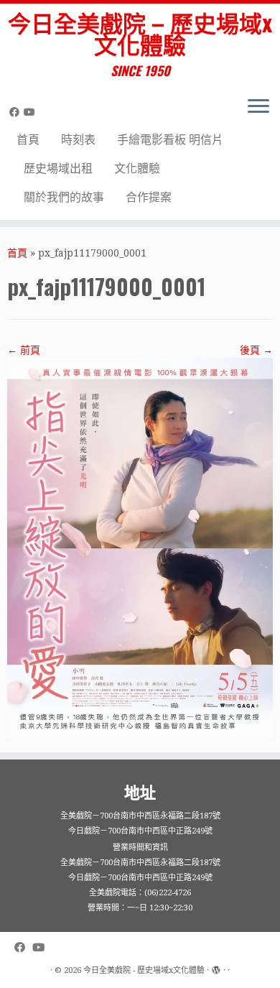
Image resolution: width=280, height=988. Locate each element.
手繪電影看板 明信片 (170, 140)
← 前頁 (23, 350)
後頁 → (256, 350)
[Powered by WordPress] (216, 968)
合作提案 (149, 197)
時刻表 (78, 140)
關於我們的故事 (64, 197)
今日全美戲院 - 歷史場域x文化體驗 (144, 970)
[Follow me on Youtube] (31, 112)
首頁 (28, 140)
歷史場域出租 (58, 168)
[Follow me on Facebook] (16, 112)
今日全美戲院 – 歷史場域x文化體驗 (140, 33)
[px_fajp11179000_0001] (140, 547)
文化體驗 (137, 168)
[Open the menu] (258, 108)
